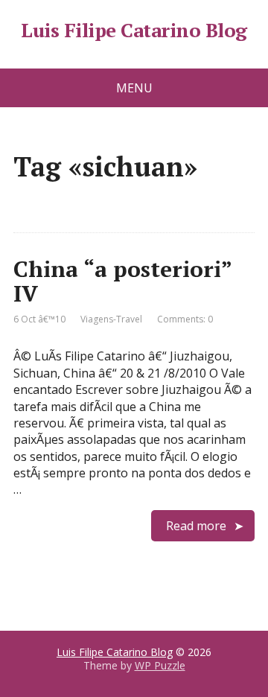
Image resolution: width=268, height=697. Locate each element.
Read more (196, 526)
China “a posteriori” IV (122, 281)
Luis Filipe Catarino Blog (133, 30)
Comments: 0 (185, 319)
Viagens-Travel (111, 319)
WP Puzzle (160, 665)
